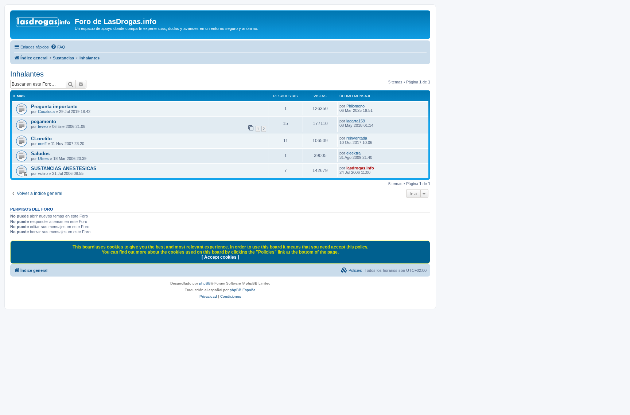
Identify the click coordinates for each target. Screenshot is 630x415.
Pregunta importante (54, 106)
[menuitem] (58, 47)
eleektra (353, 153)
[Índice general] (43, 23)
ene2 (42, 143)
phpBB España (243, 290)
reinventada (356, 138)
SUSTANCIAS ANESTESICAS (64, 168)
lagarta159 (355, 121)
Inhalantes (27, 74)
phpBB (205, 283)
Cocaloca (46, 111)
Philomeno (355, 106)
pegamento (43, 121)
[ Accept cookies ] (220, 257)
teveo (43, 126)
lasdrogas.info (360, 168)
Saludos (40, 153)
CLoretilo (41, 138)
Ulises (43, 158)
